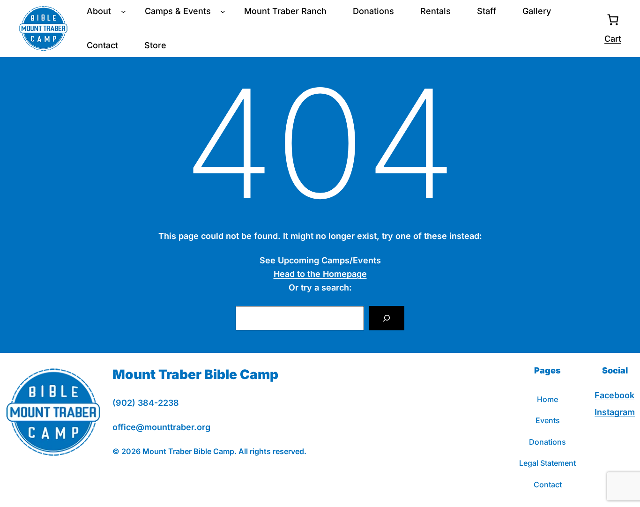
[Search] (386, 318)
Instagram (615, 412)
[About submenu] (123, 11)
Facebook (614, 395)
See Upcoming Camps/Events (320, 260)
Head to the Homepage (320, 274)
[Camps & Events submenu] (222, 11)
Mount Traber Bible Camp (195, 374)
